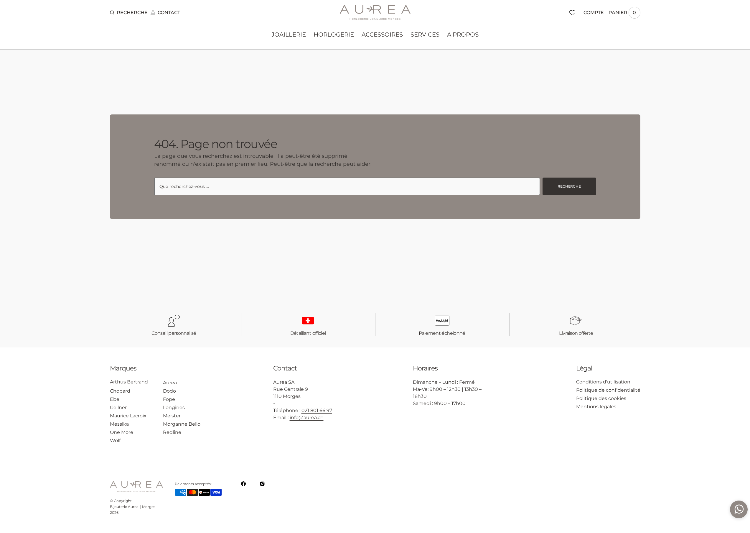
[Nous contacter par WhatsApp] (739, 509)
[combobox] (347, 186)
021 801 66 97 (316, 410)
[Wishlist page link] (572, 13)
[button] (129, 12)
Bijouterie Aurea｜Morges (132, 506)
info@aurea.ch (307, 417)
